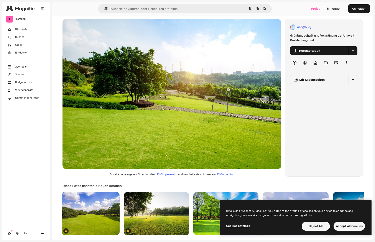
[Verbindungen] (9, 233)
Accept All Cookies (349, 226)
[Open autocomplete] (104, 8)
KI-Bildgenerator (167, 174)
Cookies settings (238, 226)
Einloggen (334, 9)
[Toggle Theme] (25, 233)
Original (90, 27)
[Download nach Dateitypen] (353, 50)
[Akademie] (17, 233)
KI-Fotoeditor (225, 174)
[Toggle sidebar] (42, 8)
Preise (315, 9)
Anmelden (359, 9)
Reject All (316, 226)
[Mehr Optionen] (346, 62)
